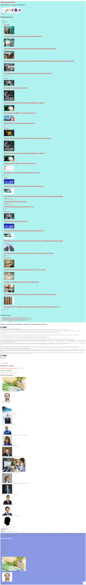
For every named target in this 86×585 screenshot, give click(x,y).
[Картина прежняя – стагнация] (7, 401)
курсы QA (19, 535)
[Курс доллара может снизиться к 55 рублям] (7, 504)
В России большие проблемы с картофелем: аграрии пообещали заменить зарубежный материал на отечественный (39, 61)
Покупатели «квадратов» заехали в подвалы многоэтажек (21, 282)
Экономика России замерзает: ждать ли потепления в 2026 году (23, 36)
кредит (4, 535)
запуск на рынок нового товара (63, 533)
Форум (3, 310)
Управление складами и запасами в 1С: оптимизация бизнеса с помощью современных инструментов (16, 319)
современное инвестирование (62, 535)
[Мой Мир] (3, 327)
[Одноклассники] (2, 327)
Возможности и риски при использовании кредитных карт (21, 172)
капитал (1, 535)
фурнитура (76, 535)
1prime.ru (4, 354)
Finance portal (8, 326)
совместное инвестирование (56, 535)
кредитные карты (11, 535)
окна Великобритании (38, 535)
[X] (4, 327)
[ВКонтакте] (0, 327)
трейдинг (74, 535)
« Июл (1, 555)
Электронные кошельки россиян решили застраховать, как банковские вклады (28, 73)
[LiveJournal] (5, 327)
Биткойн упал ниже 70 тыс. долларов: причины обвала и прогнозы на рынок (27, 138)
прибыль (46, 535)
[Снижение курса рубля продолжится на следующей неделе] (7, 493)
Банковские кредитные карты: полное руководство (19, 123)
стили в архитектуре (67, 535)
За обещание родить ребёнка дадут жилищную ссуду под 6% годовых (25, 269)
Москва (3, 309)
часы (78, 535)
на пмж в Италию (30, 535)
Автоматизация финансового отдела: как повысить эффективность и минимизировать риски (14, 318)
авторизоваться (14, 372)
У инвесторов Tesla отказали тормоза (15, 201)
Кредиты (6, 128)
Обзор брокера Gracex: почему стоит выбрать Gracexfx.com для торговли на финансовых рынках (33, 196)
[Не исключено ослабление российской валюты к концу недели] (7, 445)
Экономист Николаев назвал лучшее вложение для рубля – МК (8, 368)
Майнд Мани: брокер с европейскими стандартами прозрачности (24, 186)
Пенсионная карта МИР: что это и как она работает (20, 113)
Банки (3, 76)
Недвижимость (7, 258)
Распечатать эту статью (5, 363)
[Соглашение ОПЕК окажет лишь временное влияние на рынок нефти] (7, 515)
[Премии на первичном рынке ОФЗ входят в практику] (7, 412)
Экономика (3, 22)
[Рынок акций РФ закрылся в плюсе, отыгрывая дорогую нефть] (14, 471)
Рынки (3, 175)
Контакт (5, 21)
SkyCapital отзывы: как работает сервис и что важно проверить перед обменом (12, 317)
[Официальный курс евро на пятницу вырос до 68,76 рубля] (14, 390)
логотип (21, 535)
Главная (3, 20)
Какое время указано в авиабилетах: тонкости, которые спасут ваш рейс (12, 320)
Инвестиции (4, 209)
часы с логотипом (81, 535)
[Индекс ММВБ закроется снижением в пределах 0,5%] (7, 423)
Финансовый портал (7, 2)
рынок (50, 535)
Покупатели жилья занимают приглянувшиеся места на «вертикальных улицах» (28, 253)
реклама (48, 535)
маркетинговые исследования (25, 535)
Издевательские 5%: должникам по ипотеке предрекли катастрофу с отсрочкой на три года (31, 306)
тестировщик (71, 535)
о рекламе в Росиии (43, 535)
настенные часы (34, 535)
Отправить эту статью (5, 362)
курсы (16, 535)
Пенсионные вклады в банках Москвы (15, 87)
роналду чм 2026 (15, 531)
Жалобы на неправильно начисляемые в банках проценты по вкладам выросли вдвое (30, 48)
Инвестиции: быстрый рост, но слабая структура (19, 206)
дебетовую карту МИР (5, 529)
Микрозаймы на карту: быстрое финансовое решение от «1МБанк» (24, 102)
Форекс (23, 533)
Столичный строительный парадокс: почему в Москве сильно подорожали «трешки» (30, 294)
